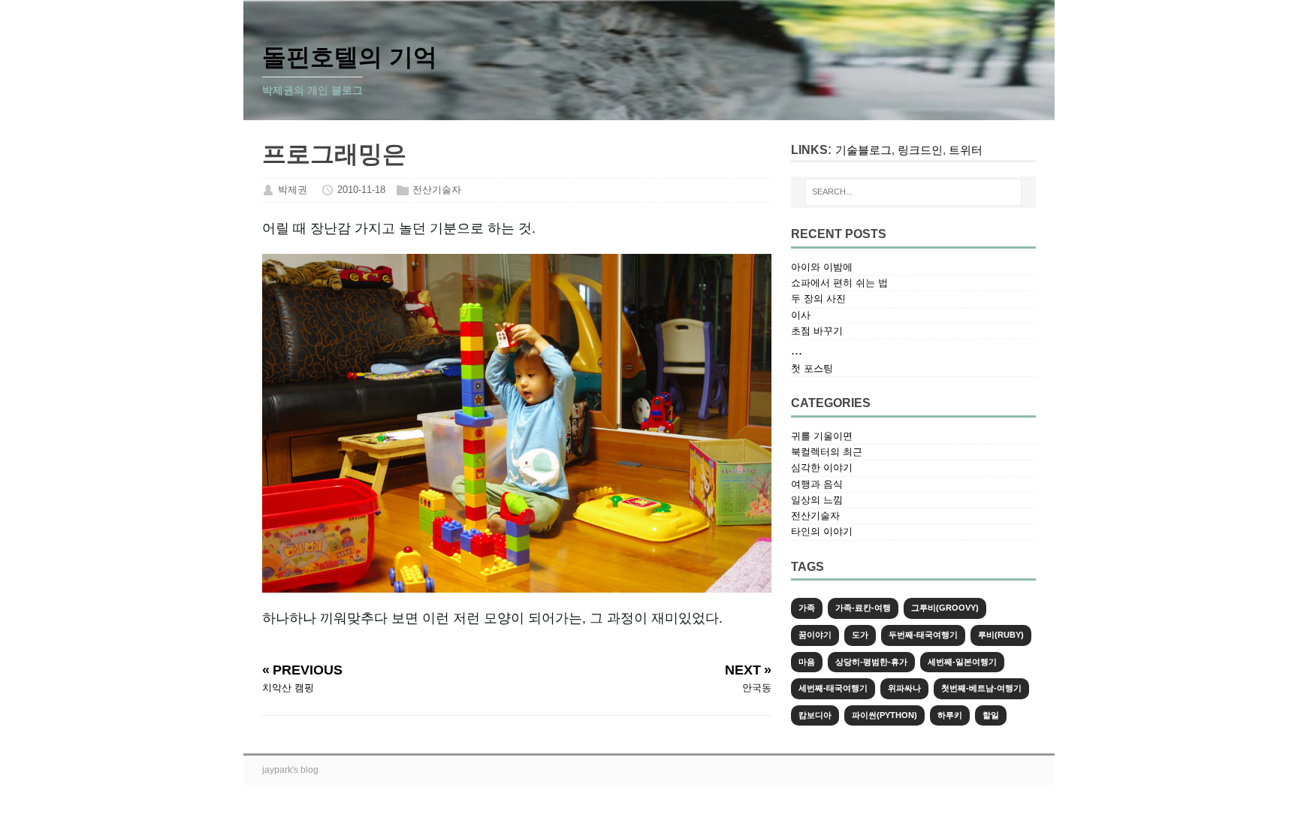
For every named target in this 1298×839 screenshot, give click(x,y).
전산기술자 (436, 189)
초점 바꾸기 (817, 331)
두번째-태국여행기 (923, 634)
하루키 (949, 715)
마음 (806, 661)
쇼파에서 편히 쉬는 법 (839, 282)
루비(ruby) (1001, 634)
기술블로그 (863, 149)
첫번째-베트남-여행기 (981, 688)
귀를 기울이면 (822, 436)
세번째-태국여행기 (833, 688)
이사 (800, 315)
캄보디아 (815, 715)
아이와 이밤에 (822, 267)
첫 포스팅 (812, 368)
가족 (806, 607)
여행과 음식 (817, 484)
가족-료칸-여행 (863, 607)
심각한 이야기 (822, 467)
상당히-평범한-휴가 (871, 661)
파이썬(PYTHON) (884, 715)
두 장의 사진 (818, 298)
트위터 (966, 149)
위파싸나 (904, 688)
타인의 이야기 (822, 531)
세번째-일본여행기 (962, 661)
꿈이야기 (815, 634)
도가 (860, 634)
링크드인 (920, 149)
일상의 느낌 (817, 500)
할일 (991, 715)
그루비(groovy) (945, 607)
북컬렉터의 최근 (826, 451)
